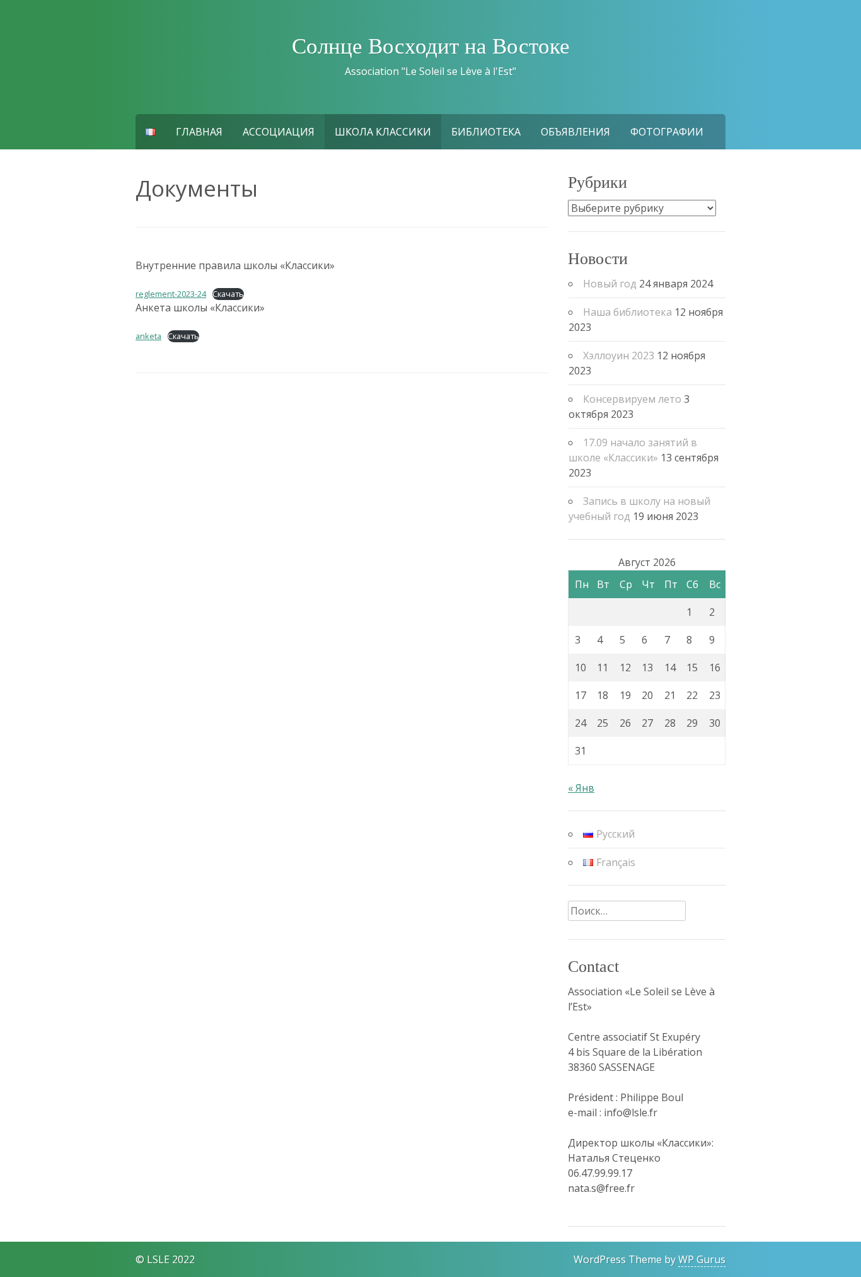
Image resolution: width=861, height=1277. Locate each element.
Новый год (610, 284)
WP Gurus (701, 1259)
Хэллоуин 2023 (618, 355)
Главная (199, 132)
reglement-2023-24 (171, 293)
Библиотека (486, 132)
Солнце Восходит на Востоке (431, 46)
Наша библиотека (627, 312)
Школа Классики (383, 132)
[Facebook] (10, 1244)
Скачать (228, 293)
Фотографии (666, 132)
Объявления (575, 132)
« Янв (581, 788)
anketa (148, 336)
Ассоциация (279, 132)
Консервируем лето (632, 399)
